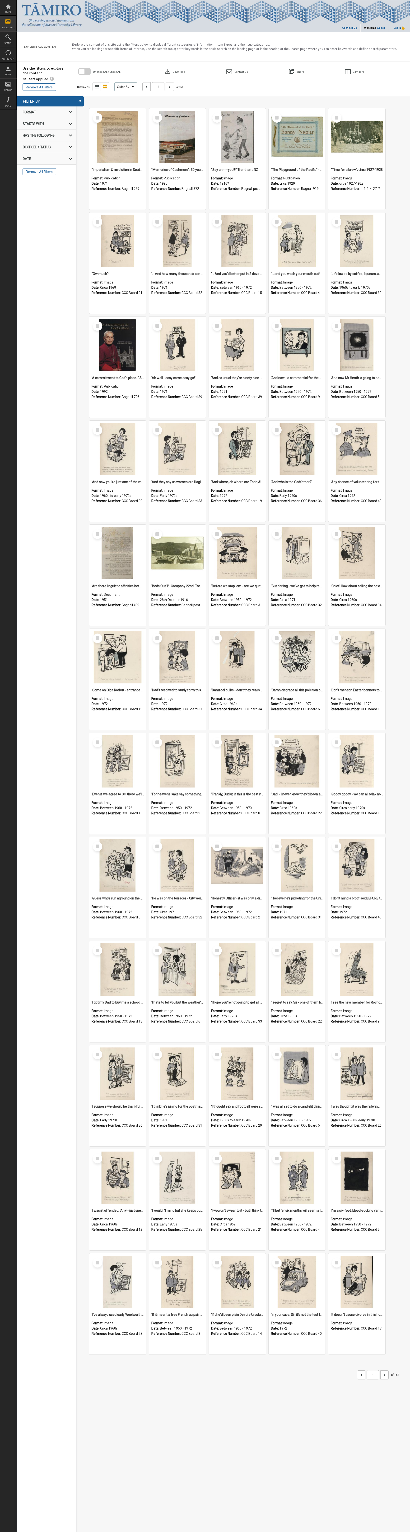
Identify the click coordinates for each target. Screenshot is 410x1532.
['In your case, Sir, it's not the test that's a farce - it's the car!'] (297, 1282)
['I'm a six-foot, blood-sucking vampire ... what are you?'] (357, 1178)
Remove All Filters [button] (39, 87)
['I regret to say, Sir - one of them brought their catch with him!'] (297, 969)
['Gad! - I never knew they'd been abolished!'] (297, 761)
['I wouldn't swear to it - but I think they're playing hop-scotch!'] (237, 1178)
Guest (381, 27)
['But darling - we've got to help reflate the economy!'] (297, 553)
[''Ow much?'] (118, 241)
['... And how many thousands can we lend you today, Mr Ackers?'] (177, 241)
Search (8, 43)
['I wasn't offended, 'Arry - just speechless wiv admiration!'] (118, 1178)
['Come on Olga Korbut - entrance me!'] (118, 657)
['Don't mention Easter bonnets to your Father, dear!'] (357, 657)
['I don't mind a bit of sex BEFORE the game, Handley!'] (357, 865)
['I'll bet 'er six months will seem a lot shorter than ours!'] (297, 1178)
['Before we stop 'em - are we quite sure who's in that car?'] (237, 553)
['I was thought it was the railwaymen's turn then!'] (357, 1073)
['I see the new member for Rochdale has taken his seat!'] (357, 969)
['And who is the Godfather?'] (297, 449)
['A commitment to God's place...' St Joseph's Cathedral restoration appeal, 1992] (118, 345)
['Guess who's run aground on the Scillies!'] (118, 865)
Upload (8, 90)
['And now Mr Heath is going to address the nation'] (357, 345)
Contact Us (349, 27)
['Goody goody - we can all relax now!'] (357, 761)
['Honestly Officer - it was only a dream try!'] (237, 865)
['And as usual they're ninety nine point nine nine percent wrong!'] (237, 345)
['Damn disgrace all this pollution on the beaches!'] (297, 657)
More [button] (8, 105)
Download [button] (174, 71)
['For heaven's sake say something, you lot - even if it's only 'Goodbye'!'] (177, 761)
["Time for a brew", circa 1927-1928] (357, 137)
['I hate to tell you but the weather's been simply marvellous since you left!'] (177, 969)
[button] (237, 72)
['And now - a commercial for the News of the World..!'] (297, 345)
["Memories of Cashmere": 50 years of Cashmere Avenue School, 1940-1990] (177, 137)
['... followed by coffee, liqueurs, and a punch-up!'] (357, 241)
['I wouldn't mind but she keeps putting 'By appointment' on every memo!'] (177, 1178)
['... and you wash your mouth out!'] (297, 241)
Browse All (8, 27)
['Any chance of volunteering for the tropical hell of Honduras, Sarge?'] (357, 449)
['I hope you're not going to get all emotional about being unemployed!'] (237, 969)
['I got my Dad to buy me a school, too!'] (118, 969)
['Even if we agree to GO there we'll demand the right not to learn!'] (118, 761)
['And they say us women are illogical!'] (177, 449)
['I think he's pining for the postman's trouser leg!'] (177, 1073)
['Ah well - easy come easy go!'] (177, 345)
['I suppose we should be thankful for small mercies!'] (118, 1073)
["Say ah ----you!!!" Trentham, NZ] (237, 137)
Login (8, 74)
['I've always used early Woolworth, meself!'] (118, 1282)
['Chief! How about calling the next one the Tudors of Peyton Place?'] (357, 553)
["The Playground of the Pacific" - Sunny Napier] (297, 137)
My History (8, 58)
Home (8, 11)
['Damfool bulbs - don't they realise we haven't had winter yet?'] (237, 657)
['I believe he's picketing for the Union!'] (297, 865)
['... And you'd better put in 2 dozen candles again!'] (237, 241)
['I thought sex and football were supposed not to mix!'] (237, 1073)
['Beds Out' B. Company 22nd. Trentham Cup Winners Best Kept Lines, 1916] (177, 553)
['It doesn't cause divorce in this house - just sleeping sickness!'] (357, 1282)
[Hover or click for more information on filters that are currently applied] (52, 79)
